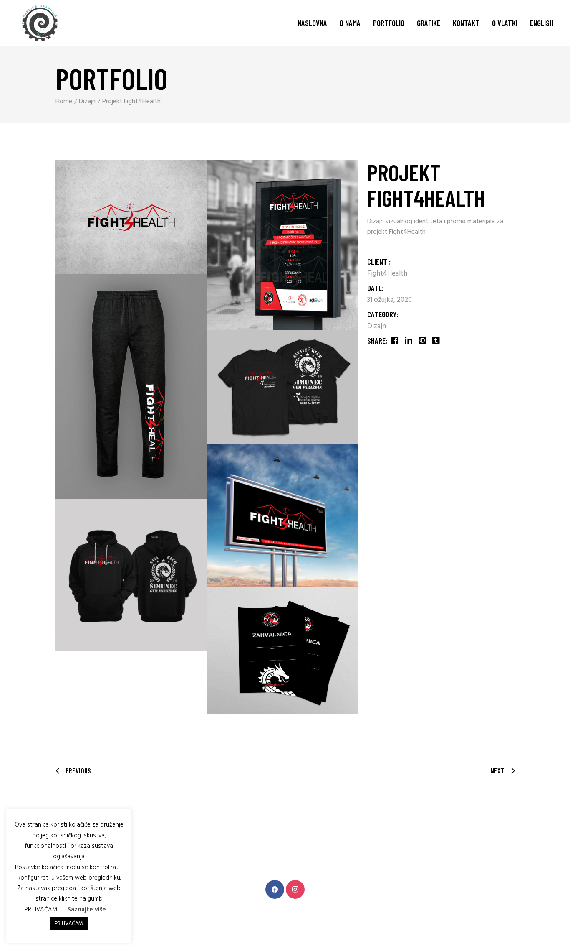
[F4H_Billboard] (282, 515)
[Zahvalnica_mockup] (282, 650)
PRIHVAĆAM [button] (69, 923)
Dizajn (376, 326)
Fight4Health (387, 273)
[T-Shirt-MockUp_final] (282, 387)
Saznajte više (87, 910)
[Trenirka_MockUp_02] (131, 387)
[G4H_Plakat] (282, 245)
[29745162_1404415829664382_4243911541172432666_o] (131, 217)
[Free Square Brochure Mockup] (131, 575)
